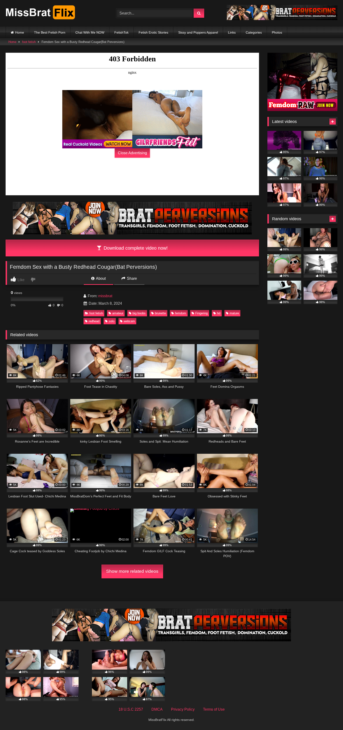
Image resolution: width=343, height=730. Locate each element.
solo (111, 321)
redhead (94, 321)
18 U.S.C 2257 (131, 709)
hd (218, 313)
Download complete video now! (135, 248)
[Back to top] (328, 716)
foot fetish (29, 42)
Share (131, 278)
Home (19, 32)
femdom (180, 313)
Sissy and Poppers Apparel (198, 32)
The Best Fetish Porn (49, 32)
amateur (117, 313)
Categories (254, 32)
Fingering (201, 313)
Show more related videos (132, 571)
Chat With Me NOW (89, 32)
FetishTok (121, 32)
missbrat (105, 296)
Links (232, 32)
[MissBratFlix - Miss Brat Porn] (41, 13)
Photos (277, 32)
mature (234, 313)
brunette (160, 313)
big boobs (139, 313)
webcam (129, 321)
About (100, 278)
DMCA (157, 709)
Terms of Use (214, 709)
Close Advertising (132, 153)
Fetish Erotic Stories (153, 32)
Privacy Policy (183, 709)
